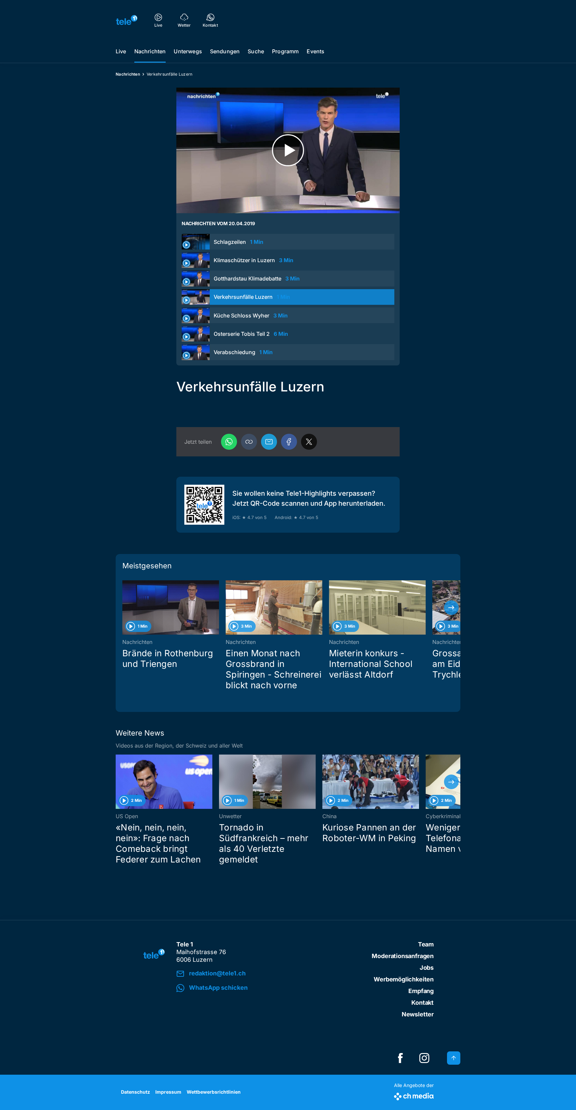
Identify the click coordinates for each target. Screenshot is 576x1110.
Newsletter (418, 1014)
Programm (285, 51)
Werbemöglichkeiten (404, 979)
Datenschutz (135, 1092)
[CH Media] (414, 1095)
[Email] (269, 442)
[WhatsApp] (229, 442)
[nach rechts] (451, 607)
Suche (256, 51)
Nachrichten (150, 51)
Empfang (421, 990)
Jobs (427, 967)
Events (315, 51)
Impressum (168, 1092)
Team (426, 944)
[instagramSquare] (424, 1058)
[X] (309, 442)
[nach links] (124, 607)
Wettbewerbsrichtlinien (214, 1092)
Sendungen (225, 51)
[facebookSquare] (400, 1058)
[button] (249, 442)
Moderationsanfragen (403, 955)
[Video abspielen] (288, 150)
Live (121, 51)
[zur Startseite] (126, 20)
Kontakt (422, 1002)
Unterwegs (188, 51)
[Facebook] (289, 442)
